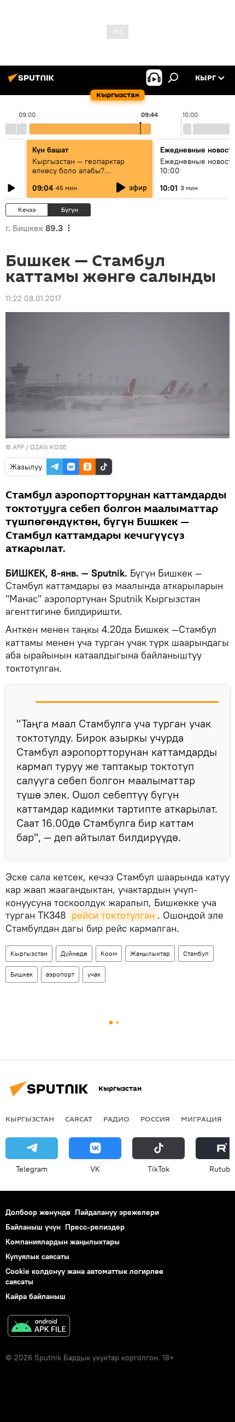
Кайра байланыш (35, 1296)
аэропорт (60, 974)
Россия (155, 1119)
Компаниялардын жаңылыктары (62, 1242)
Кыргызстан (29, 953)
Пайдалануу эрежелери (117, 1212)
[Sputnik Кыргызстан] (32, 82)
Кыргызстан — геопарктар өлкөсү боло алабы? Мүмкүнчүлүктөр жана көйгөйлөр (78, 175)
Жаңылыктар (150, 953)
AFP (18, 447)
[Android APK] (39, 1327)
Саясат (78, 1119)
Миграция (201, 1119)
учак (94, 974)
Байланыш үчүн (33, 1227)
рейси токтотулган (113, 915)
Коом (109, 953)
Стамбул (196, 953)
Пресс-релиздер (95, 1227)
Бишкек (21, 974)
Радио (116, 1119)
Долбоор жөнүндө (37, 1212)
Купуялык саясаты (37, 1256)
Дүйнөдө (74, 953)
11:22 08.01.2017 (33, 298)
